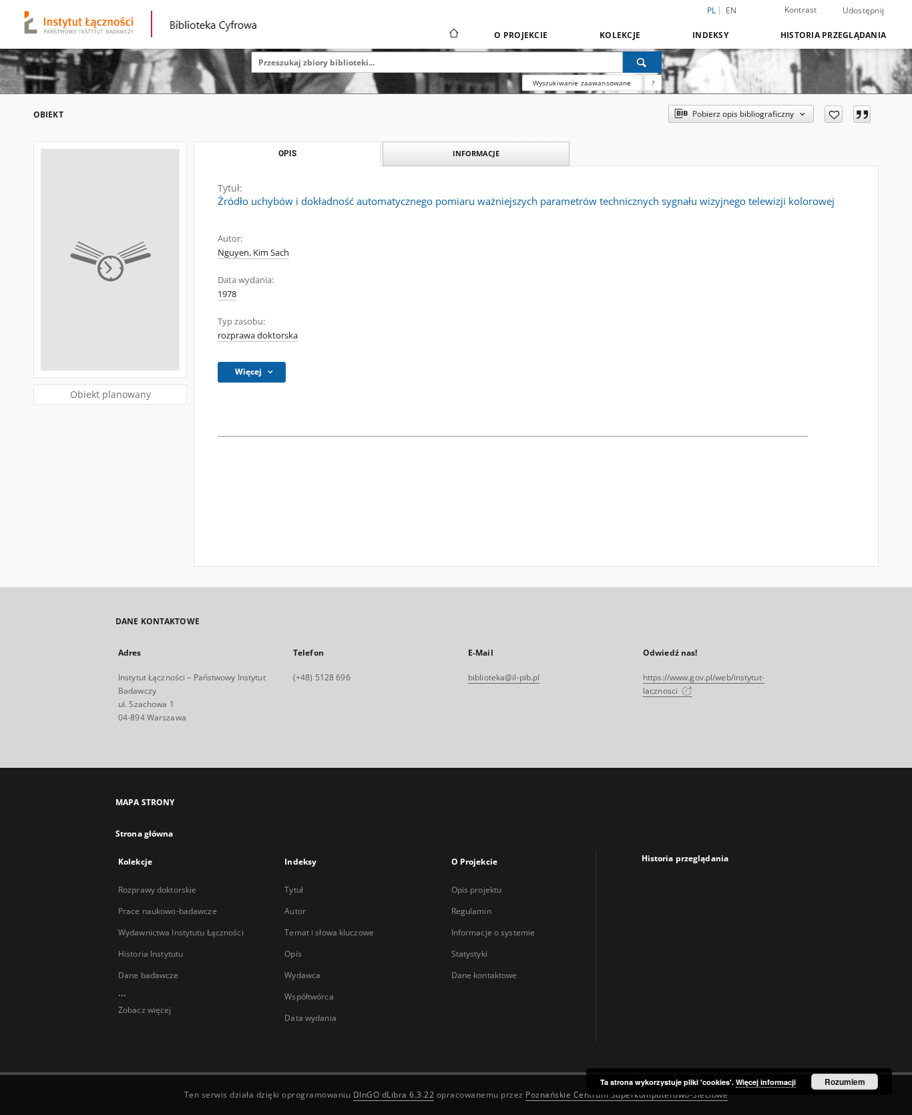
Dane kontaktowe (484, 975)
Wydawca (302, 975)
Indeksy (710, 35)
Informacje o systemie (493, 932)
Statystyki (469, 953)
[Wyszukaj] (642, 62)
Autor (295, 911)
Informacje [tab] (476, 153)
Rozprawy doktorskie (157, 889)
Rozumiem (845, 1082)
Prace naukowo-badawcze (167, 911)
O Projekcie (520, 35)
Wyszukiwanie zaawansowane (582, 82)
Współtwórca (308, 996)
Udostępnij (864, 10)
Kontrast (800, 9)
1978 (227, 294)
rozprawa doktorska (258, 335)
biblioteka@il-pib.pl (503, 677)
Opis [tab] (287, 153)
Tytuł (293, 889)
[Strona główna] (453, 34)
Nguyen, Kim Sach (253, 252)
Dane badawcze (148, 975)
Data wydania (310, 1018)
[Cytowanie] (862, 114)
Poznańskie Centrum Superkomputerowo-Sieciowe (626, 1094)
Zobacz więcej (145, 1010)
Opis (292, 953)
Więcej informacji (766, 1082)
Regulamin (471, 911)
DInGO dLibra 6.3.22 (394, 1094)
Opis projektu (476, 889)
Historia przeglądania (833, 35)
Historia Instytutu (150, 953)
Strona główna (145, 833)
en (731, 10)
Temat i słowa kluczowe (329, 932)
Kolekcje (620, 35)
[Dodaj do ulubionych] (834, 114)
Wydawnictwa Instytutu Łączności (181, 932)
